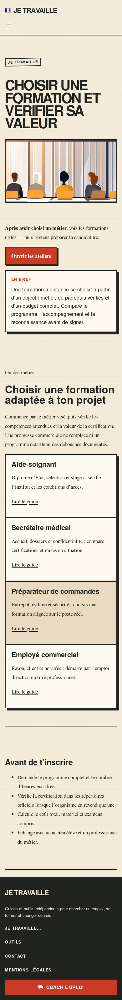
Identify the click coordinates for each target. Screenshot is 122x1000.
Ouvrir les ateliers (31, 256)
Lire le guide (25, 501)
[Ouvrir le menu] (9, 26)
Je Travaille (35, 10)
